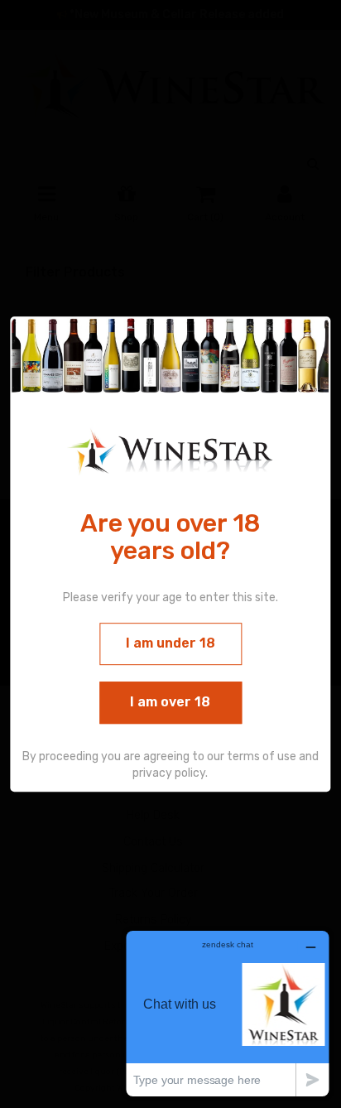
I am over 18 (170, 702)
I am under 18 (170, 643)
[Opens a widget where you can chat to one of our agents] (227, 1013)
